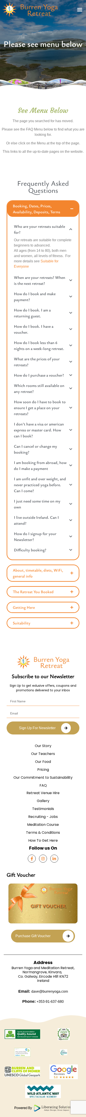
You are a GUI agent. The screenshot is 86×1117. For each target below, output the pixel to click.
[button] (80, 9)
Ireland (43, 980)
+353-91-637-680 (50, 1001)
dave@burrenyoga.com (49, 991)
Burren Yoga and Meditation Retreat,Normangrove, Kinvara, (43, 970)
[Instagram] (43, 859)
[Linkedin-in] (54, 859)
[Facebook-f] (32, 859)
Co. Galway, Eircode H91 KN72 (43, 976)
